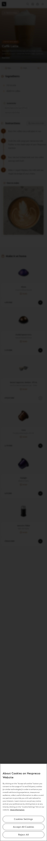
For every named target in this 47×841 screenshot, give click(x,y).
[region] (23, 802)
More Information (17, 810)
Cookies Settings (23, 819)
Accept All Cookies (23, 826)
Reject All (23, 834)
